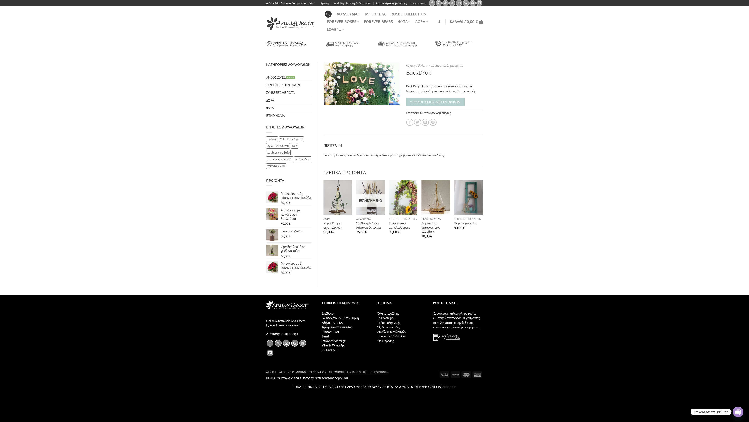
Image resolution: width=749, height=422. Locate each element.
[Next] (482, 213)
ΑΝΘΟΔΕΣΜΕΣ (275, 77)
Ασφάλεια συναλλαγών (391, 331)
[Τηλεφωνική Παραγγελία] (453, 46)
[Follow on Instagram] (439, 3)
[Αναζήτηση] (328, 14)
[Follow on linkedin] (270, 353)
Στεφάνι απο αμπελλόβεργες (399, 225)
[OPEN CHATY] (738, 412)
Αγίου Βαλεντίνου (278, 146)
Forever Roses (341, 21)
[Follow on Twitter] (278, 343)
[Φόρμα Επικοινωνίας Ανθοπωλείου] (447, 340)
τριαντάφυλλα (276, 166)
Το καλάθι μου (386, 318)
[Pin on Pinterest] (433, 122)
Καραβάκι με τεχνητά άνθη (332, 225)
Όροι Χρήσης (385, 341)
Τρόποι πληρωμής (388, 323)
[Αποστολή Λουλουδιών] (286, 46)
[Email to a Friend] (425, 122)
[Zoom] (329, 100)
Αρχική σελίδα (415, 65)
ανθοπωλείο (302, 159)
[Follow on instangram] (302, 343)
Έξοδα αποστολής (388, 327)
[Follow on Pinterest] (472, 3)
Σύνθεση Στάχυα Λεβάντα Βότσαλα (368, 225)
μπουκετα (375, 14)
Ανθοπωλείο (293, 378)
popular (272, 139)
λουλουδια (347, 14)
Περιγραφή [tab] (333, 145)
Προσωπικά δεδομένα (391, 336)
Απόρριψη (449, 387)
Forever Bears (378, 21)
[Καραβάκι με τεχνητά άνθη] (337, 197)
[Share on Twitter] (417, 122)
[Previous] (324, 213)
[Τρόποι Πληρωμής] (397, 46)
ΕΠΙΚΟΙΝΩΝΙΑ (275, 115)
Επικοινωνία (418, 3)
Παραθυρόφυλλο (465, 223)
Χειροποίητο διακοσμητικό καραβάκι (430, 227)
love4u (334, 29)
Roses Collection (408, 14)
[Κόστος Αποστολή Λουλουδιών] (342, 46)
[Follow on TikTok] (445, 3)
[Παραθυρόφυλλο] (468, 197)
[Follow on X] (452, 3)
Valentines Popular (291, 139)
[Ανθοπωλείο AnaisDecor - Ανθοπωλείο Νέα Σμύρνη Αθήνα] (292, 23)
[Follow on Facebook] (432, 3)
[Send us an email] (459, 3)
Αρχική (324, 3)
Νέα (294, 146)
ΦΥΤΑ (270, 108)
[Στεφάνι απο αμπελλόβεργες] (403, 197)
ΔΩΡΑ (270, 100)
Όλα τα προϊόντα (388, 313)
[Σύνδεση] (439, 21)
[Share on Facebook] (409, 122)
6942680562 (330, 350)
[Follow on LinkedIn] (479, 3)
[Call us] (466, 3)
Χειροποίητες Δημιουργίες (391, 3)
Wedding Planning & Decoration (352, 3)
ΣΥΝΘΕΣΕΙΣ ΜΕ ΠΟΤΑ (280, 92)
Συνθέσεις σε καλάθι (279, 159)
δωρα (420, 21)
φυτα (403, 21)
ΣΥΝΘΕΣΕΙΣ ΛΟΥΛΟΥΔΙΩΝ (283, 85)
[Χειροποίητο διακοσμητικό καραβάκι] (435, 197)
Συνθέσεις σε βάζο (278, 152)
